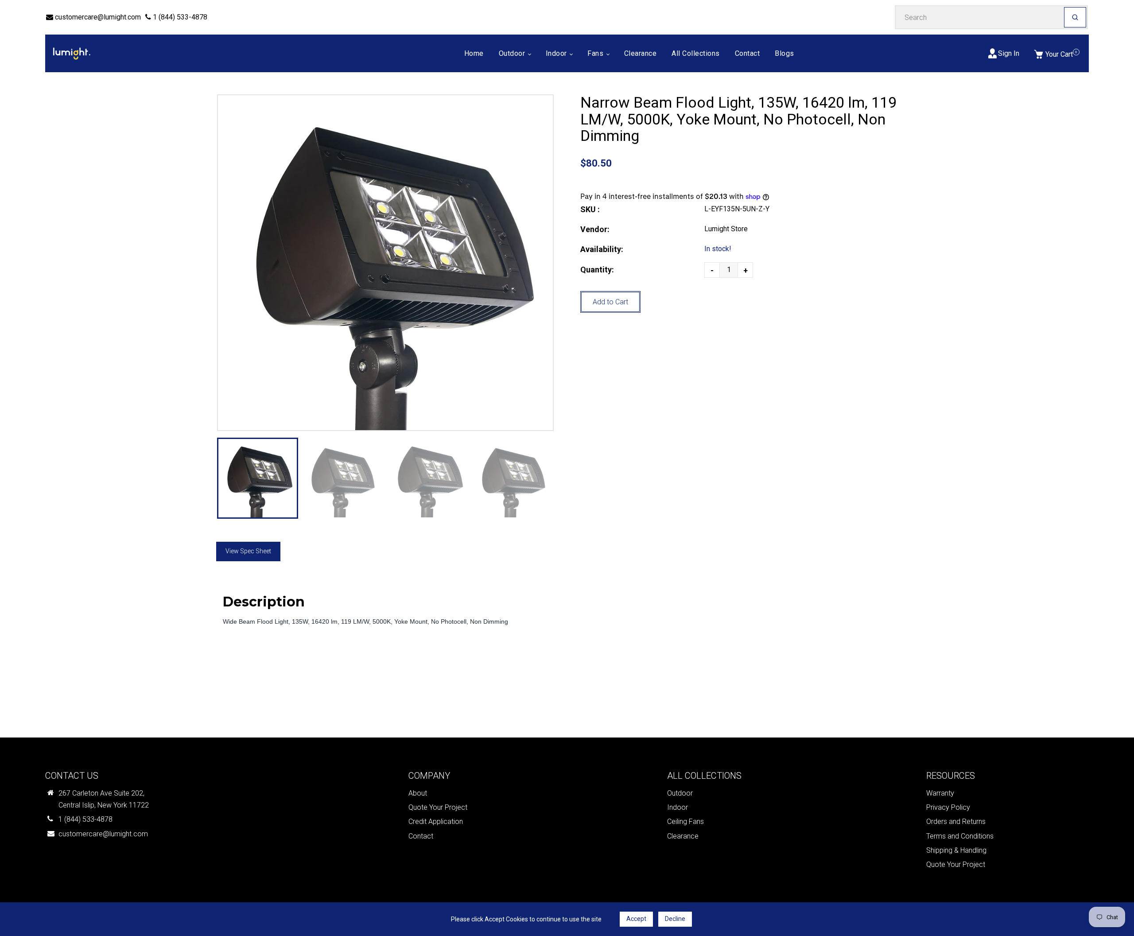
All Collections (696, 53)
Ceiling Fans (685, 821)
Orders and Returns (956, 821)
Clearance (640, 53)
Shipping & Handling (956, 850)
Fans (596, 53)
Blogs (784, 53)
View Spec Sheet (248, 551)
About (417, 793)
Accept (636, 918)
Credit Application (435, 821)
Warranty (940, 793)
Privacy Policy (948, 807)
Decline (675, 918)
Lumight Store (726, 229)
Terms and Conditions (960, 836)
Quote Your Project (437, 807)
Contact (747, 53)
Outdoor (513, 53)
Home (474, 53)
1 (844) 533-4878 (179, 17)
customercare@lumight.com (97, 17)
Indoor (557, 53)
